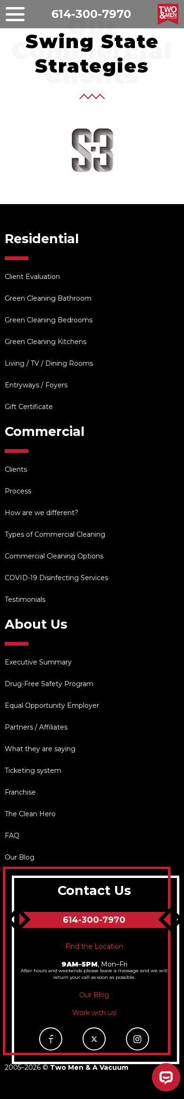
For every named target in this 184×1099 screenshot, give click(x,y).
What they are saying (40, 749)
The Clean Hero (30, 814)
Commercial (44, 431)
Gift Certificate (29, 406)
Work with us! (94, 1013)
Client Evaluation (32, 276)
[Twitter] (94, 1038)
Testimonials (25, 599)
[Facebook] (50, 1038)
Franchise (20, 792)
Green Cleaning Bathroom (48, 298)
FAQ (12, 835)
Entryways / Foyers (36, 385)
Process (18, 491)
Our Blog (19, 857)
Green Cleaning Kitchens (45, 341)
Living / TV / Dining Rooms (49, 363)
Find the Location (94, 946)
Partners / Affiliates (36, 727)
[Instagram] (137, 1038)
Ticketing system (33, 770)
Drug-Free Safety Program (49, 684)
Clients (16, 469)
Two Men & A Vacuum (168, 14)
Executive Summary (38, 662)
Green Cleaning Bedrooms (48, 320)
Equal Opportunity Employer (52, 705)
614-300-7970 (91, 14)
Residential (42, 238)
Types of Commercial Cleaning (55, 534)
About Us (36, 624)
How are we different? (41, 512)
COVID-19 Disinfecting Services (56, 577)
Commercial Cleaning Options (54, 556)
